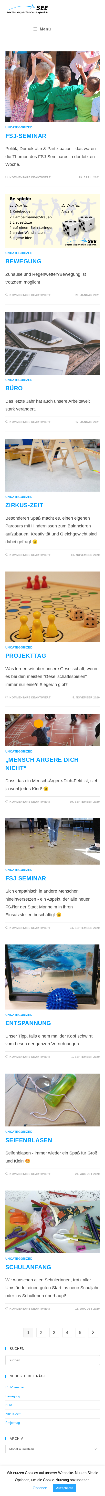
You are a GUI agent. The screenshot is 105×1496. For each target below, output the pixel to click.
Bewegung (23, 261)
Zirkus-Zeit (24, 505)
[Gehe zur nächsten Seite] (93, 1332)
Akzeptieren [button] (64, 1488)
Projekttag (25, 655)
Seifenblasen (28, 1140)
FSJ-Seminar (26, 136)
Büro (14, 388)
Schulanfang (28, 1267)
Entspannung (28, 1023)
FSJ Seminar (25, 878)
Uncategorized (19, 127)
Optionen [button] (40, 1488)
